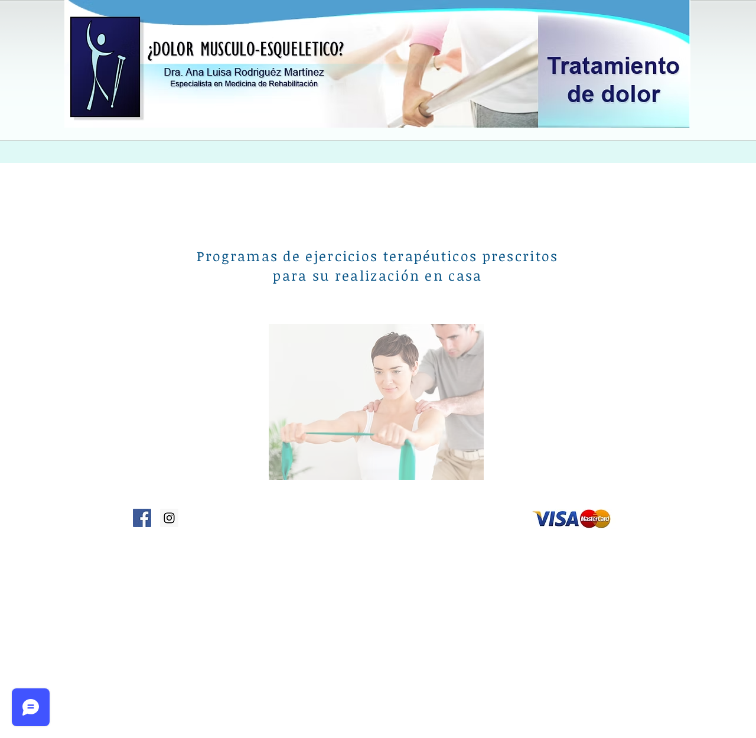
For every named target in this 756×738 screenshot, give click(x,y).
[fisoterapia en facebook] (142, 518)
